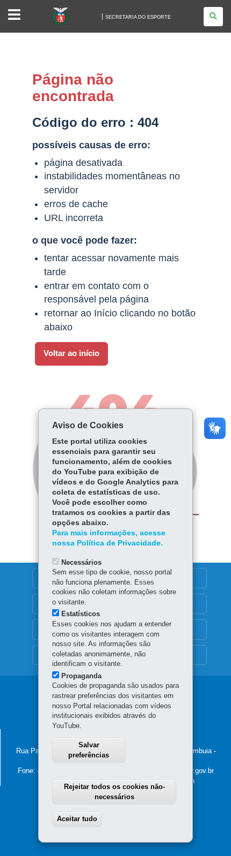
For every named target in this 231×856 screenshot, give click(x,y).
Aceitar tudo (77, 819)
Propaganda (81, 676)
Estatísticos (80, 614)
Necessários (81, 562)
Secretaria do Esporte (138, 17)
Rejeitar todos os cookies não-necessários (114, 792)
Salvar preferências (88, 750)
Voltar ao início (71, 353)
